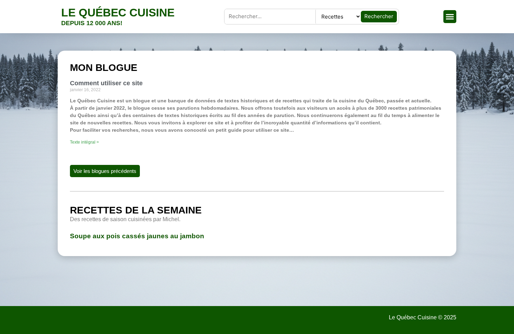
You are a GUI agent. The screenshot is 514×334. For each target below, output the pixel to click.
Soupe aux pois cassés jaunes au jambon (137, 236)
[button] (450, 16)
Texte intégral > (84, 142)
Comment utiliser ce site (106, 83)
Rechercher (378, 16)
